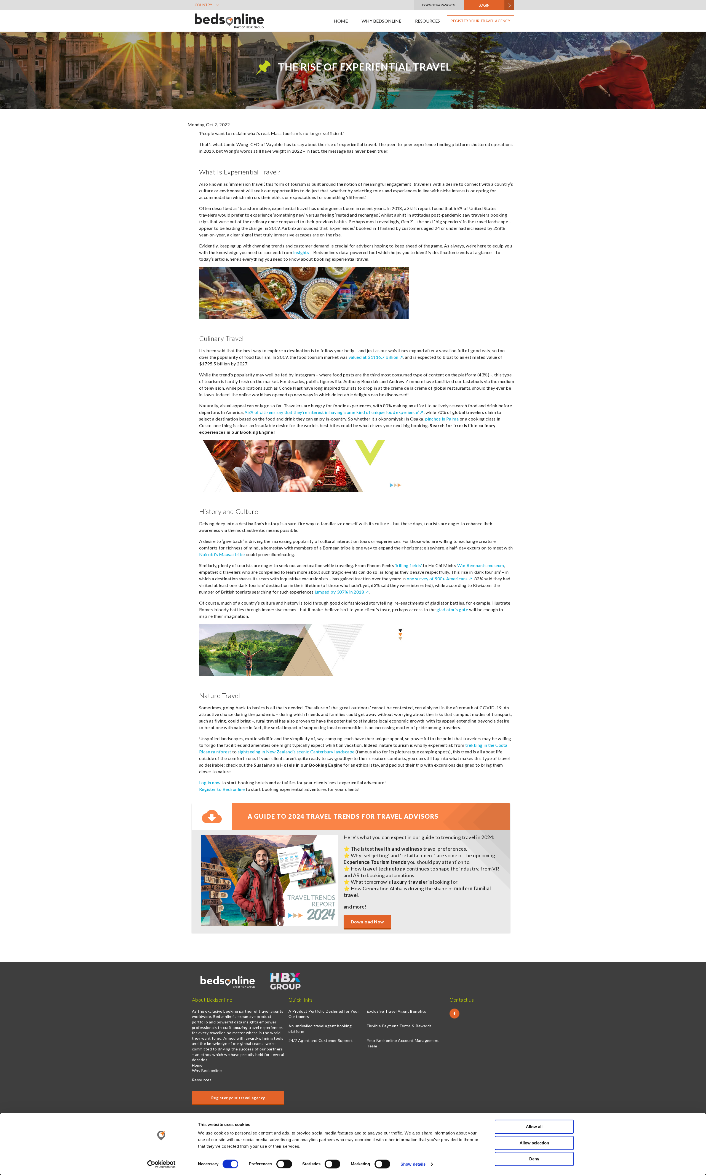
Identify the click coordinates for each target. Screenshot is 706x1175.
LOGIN (484, 5)
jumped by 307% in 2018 (339, 591)
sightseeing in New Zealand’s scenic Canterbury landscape (296, 751)
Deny (534, 1159)
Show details (413, 1164)
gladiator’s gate (452, 609)
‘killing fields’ (408, 565)
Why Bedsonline (381, 20)
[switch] (284, 1164)
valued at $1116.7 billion (374, 357)
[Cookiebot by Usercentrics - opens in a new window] (161, 1164)
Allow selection (534, 1143)
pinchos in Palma (442, 418)
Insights (301, 252)
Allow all (534, 1126)
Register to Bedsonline (222, 789)
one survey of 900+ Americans (437, 578)
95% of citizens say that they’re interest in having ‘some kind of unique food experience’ (332, 412)
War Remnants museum (480, 565)
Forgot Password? (438, 5)
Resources (427, 20)
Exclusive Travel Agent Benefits (396, 1011)
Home (341, 20)
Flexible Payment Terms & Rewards (399, 1025)
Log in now (210, 782)
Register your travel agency (480, 21)
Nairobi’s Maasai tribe (222, 554)
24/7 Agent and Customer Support (320, 1040)
